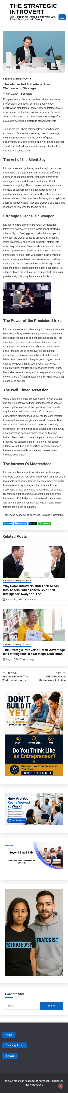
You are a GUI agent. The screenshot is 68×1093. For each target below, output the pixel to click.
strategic (27, 94)
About (9, 1035)
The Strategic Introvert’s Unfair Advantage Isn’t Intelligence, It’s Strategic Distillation (34, 652)
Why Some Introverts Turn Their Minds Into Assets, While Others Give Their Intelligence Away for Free (31, 590)
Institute (10, 1056)
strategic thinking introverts (17, 78)
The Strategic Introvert (33, 9)
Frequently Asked (14, 1045)
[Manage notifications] (60, 1086)
